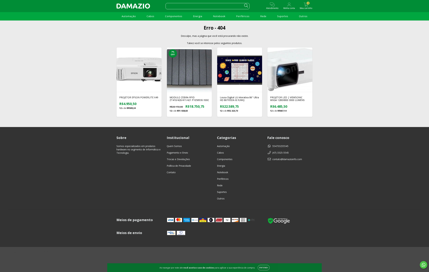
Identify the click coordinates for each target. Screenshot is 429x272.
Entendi (263, 267)
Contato (171, 172)
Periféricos (243, 16)
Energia (197, 16)
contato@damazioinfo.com (287, 159)
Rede (263, 16)
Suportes (282, 16)
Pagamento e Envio (177, 152)
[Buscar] (246, 6)
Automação (129, 16)
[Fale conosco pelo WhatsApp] (423, 265)
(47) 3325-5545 (280, 152)
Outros (303, 16)
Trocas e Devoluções (178, 159)
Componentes (173, 16)
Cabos (150, 16)
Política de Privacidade (179, 165)
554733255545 (280, 146)
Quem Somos (174, 146)
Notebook (219, 16)
